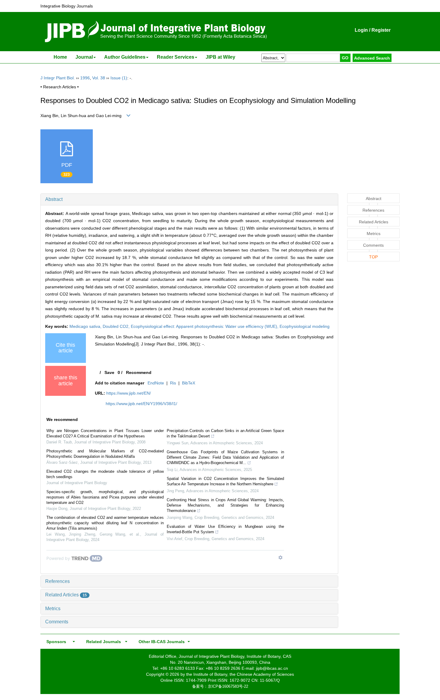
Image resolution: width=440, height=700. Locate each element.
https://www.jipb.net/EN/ (128, 393)
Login (361, 30)
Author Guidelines (124, 57)
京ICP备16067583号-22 (228, 686)
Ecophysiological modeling (305, 326)
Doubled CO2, (117, 326)
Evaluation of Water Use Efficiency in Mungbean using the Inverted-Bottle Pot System (225, 529)
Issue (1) (118, 77)
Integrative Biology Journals (66, 6)
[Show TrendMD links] (280, 557)
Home (60, 57)
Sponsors (55, 641)
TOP (373, 256)
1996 (85, 77)
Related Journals (102, 641)
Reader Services (175, 57)
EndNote (156, 383)
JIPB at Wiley (220, 57)
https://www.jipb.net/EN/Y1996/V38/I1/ (141, 403)
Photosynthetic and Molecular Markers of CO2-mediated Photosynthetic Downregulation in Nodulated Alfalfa (105, 454)
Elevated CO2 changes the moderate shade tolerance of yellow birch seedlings (105, 474)
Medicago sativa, (86, 326)
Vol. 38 (98, 77)
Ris (173, 383)
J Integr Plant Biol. (57, 77)
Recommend (138, 372)
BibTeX (188, 383)
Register (381, 30)
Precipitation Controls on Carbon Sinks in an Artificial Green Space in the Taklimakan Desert (225, 433)
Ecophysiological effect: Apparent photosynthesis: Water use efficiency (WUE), (205, 326)
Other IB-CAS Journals (160, 641)
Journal (84, 57)
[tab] (189, 199)
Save (109, 372)
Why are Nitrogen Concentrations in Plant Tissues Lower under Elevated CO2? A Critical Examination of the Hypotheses (105, 433)
